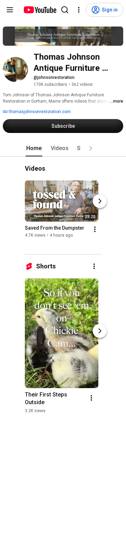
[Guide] (10, 10)
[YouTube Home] (39, 10)
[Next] (100, 201)
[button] (90, 148)
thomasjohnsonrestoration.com (39, 111)
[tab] (34, 148)
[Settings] (79, 10)
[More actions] (95, 230)
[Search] (65, 10)
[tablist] (63, 148)
